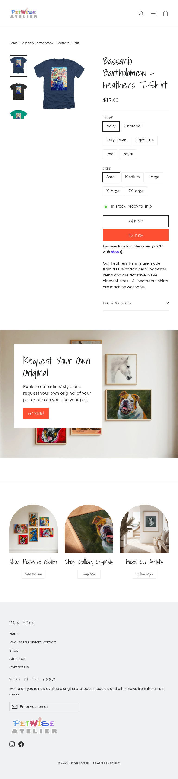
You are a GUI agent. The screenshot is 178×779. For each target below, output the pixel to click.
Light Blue (145, 140)
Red (110, 154)
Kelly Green (116, 140)
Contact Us (19, 667)
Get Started (36, 413)
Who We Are (33, 574)
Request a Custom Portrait (32, 642)
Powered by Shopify (106, 762)
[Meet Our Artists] (144, 529)
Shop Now (89, 574)
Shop (14, 650)
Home (13, 43)
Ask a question (117, 303)
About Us (17, 659)
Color (108, 118)
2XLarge (136, 191)
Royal (127, 154)
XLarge (113, 191)
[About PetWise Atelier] (33, 529)
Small (111, 177)
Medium (132, 177)
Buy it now (136, 235)
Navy (111, 126)
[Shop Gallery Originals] (89, 529)
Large (154, 177)
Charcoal (132, 126)
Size (107, 168)
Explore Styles (144, 574)
